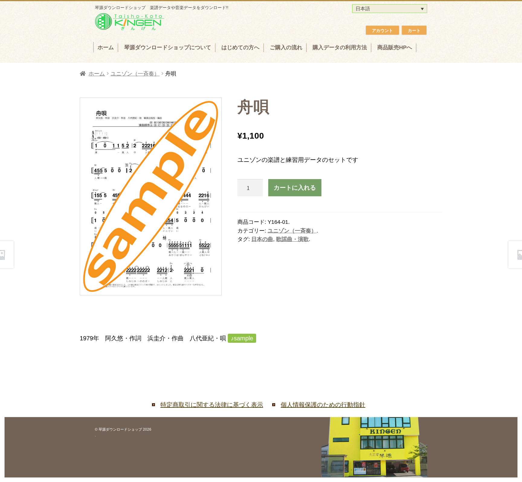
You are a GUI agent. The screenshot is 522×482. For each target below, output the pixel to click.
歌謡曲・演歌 (292, 239)
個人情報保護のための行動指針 (323, 404)
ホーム (106, 47)
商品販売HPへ (394, 47)
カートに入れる (295, 187)
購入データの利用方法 (340, 47)
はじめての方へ (240, 47)
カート (414, 30)
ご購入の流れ (286, 47)
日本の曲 (262, 239)
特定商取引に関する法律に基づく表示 (211, 404)
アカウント (382, 30)
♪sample (242, 338)
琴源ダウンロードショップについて (167, 47)
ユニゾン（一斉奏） (135, 74)
